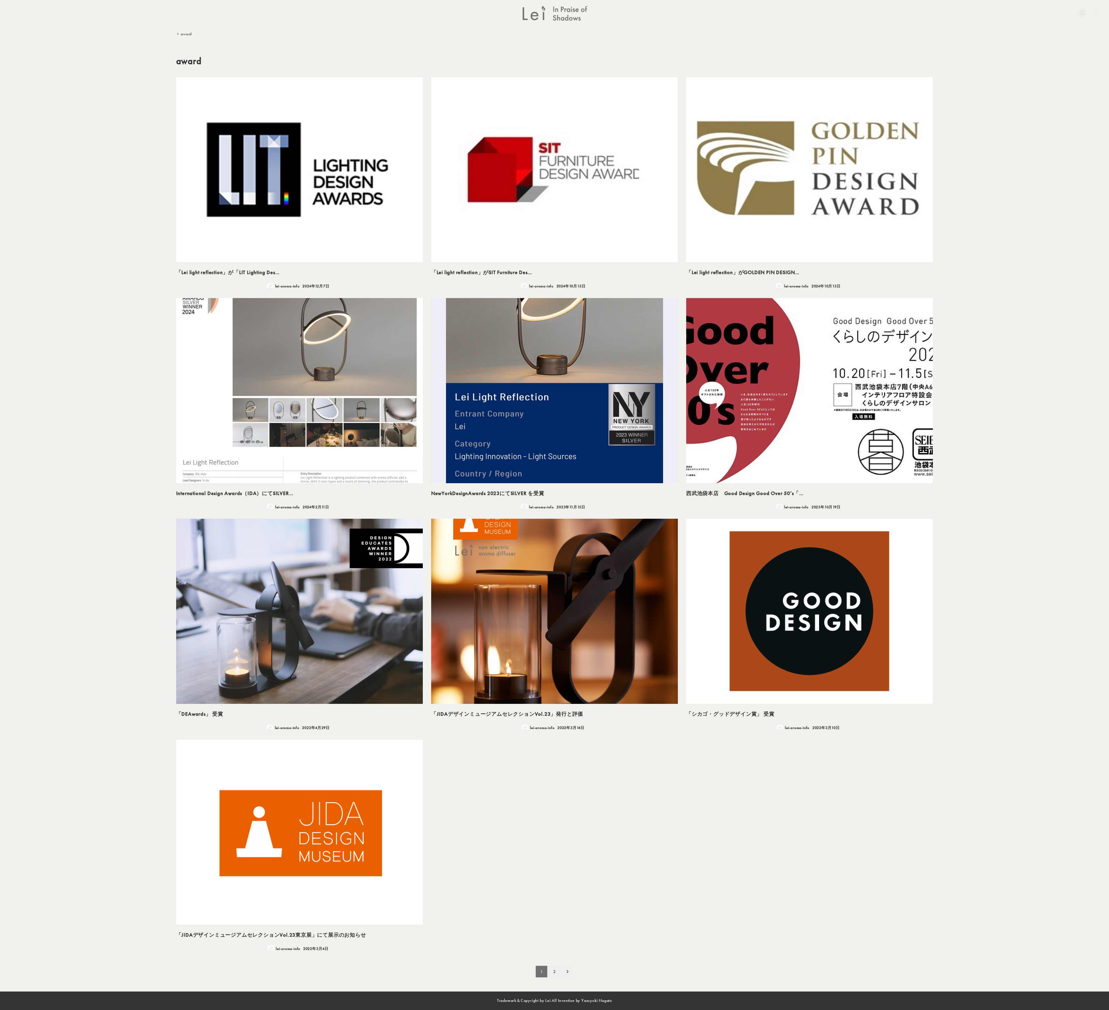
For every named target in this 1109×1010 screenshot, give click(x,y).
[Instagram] (1082, 13)
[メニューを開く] (1096, 13)
